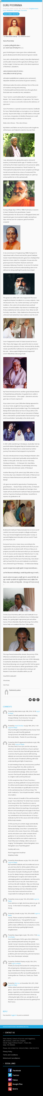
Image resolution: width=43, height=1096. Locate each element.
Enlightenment (33, 8)
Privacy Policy (7, 1051)
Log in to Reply (12, 727)
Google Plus (17, 1084)
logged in (14, 1015)
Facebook (16, 1070)
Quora (15, 1089)
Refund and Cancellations (11, 1058)
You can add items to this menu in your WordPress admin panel (16, 1026)
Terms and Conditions (10, 1055)
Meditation (10, 10)
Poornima (24, 10)
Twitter (15, 1075)
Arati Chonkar (19, 726)
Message (17, 10)
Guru (4, 10)
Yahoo (15, 1080)
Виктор (17, 983)
